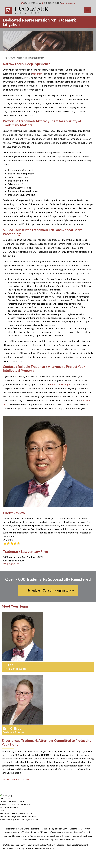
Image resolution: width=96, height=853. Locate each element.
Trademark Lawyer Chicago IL (36, 832)
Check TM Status (32, 3)
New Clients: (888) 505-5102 (19, 813)
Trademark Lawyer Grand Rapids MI (22, 828)
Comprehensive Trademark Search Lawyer (49, 836)
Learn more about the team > (17, 779)
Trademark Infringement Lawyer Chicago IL (71, 832)
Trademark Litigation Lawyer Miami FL (56, 839)
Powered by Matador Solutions (40, 848)
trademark (37, 73)
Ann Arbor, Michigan (60, 384)
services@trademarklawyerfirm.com (22, 819)
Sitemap (20, 848)
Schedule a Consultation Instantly (50, 590)
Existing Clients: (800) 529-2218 (22, 816)
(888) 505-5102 (52, 3)
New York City (48, 844)
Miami (68, 844)
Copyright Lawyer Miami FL (16, 836)
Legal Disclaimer (79, 844)
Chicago (60, 844)
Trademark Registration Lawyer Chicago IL (59, 828)
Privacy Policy (9, 848)
